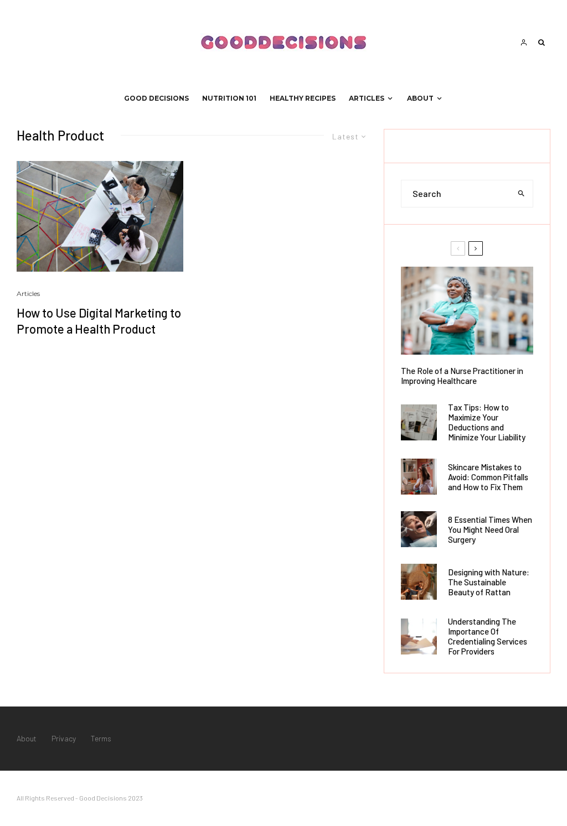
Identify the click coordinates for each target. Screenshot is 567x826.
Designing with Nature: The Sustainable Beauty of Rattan (488, 582)
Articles (366, 98)
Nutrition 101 (229, 98)
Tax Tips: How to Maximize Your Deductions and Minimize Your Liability (486, 422)
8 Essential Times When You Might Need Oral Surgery (490, 529)
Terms (101, 738)
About (420, 98)
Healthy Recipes (303, 98)
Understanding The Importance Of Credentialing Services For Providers (487, 636)
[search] (521, 193)
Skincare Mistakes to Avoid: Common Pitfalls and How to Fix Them (488, 477)
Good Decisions (156, 98)
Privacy (63, 738)
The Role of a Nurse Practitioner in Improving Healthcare (462, 376)
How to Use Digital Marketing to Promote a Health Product (99, 320)
